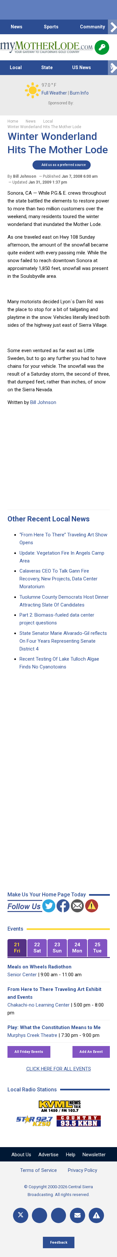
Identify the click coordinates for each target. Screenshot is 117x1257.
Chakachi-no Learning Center (38, 1005)
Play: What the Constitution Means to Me (54, 1027)
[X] (20, 1215)
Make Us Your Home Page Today (46, 894)
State (47, 67)
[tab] (17, 948)
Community (92, 26)
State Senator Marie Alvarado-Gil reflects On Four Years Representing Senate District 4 (63, 641)
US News (81, 67)
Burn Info (79, 93)
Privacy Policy (82, 1170)
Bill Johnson (43, 402)
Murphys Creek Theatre (32, 1035)
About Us (21, 1155)
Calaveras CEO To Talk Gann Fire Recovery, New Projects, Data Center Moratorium (59, 579)
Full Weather (54, 93)
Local (16, 67)
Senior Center (22, 975)
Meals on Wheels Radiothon (39, 967)
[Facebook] (39, 1215)
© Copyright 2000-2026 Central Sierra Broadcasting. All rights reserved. (58, 1190)
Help (70, 1155)
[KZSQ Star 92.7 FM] (31, 1119)
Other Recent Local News (48, 519)
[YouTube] (58, 1215)
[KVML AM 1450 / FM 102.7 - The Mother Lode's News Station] (60, 1104)
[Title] (96, 1215)
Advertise (48, 1155)
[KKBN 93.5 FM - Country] (78, 1119)
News (16, 26)
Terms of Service (38, 1170)
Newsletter (94, 1155)
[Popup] (102, 47)
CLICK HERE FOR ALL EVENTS (58, 1069)
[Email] (77, 1215)
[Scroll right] (112, 27)
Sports (51, 26)
